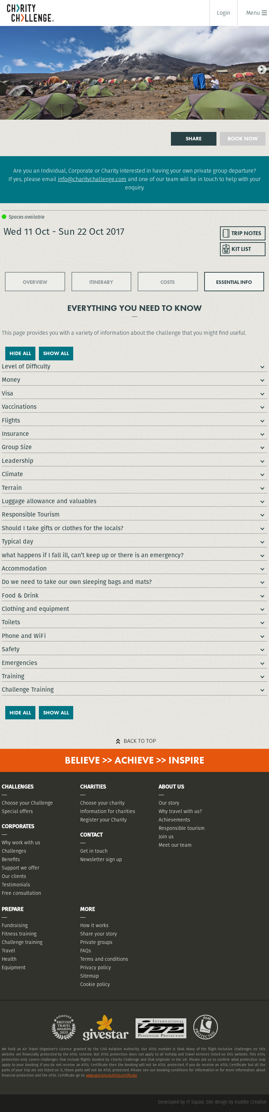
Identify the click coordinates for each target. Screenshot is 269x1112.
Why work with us (21, 842)
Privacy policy (95, 967)
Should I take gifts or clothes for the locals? (62, 528)
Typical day (17, 541)
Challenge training (22, 942)
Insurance (15, 433)
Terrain (12, 487)
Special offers (17, 811)
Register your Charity (103, 819)
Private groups (96, 942)
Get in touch (94, 850)
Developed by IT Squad (181, 1102)
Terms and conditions (104, 959)
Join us (166, 836)
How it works (94, 925)
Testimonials (16, 884)
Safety (11, 649)
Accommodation (24, 568)
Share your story (98, 933)
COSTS (167, 282)
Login (223, 13)
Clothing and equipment (35, 608)
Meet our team (175, 844)
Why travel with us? (180, 811)
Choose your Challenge (27, 802)
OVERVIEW (35, 282)
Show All (56, 353)
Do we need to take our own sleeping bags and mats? (77, 581)
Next (260, 68)
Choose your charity (102, 802)
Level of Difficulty (26, 366)
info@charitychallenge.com (92, 179)
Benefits (11, 859)
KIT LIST (241, 249)
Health (9, 959)
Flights (11, 420)
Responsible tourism (182, 828)
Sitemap (89, 975)
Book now (243, 138)
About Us (171, 787)
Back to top (140, 741)
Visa (7, 393)
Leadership (17, 460)
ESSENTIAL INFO (234, 282)
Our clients (14, 876)
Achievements (174, 819)
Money (11, 379)
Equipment (14, 967)
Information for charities (107, 811)
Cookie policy (95, 984)
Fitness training (19, 933)
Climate (12, 474)
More (87, 909)
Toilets (11, 622)
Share (194, 138)
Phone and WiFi (24, 635)
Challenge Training (28, 689)
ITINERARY (101, 282)
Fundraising (15, 925)
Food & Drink (20, 595)
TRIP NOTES (246, 233)
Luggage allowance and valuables (49, 501)
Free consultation (21, 893)
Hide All (20, 353)
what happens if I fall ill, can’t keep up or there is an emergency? (93, 555)
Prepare (12, 909)
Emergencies (19, 662)
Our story (169, 802)
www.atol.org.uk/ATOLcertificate (111, 1075)
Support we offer (20, 867)
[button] (253, 13)
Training (13, 676)
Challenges (14, 850)
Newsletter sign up (101, 859)
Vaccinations (19, 406)
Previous (5, 68)
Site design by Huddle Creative (236, 1102)
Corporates (18, 826)
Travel (8, 950)
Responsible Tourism (31, 514)
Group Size (17, 446)
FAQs (85, 950)
